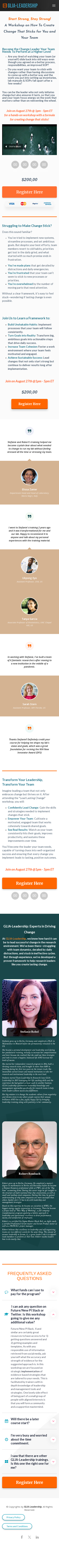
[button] (53, 1292)
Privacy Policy (13, 1517)
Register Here (29, 192)
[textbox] (29, 268)
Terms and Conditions (17, 1526)
